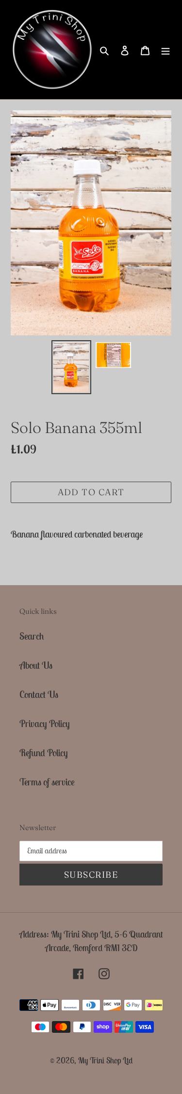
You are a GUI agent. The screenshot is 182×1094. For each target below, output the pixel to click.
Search (31, 636)
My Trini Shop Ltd (105, 1060)
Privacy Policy (44, 723)
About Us (35, 665)
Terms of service (47, 782)
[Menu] (165, 49)
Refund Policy (43, 753)
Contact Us (38, 694)
